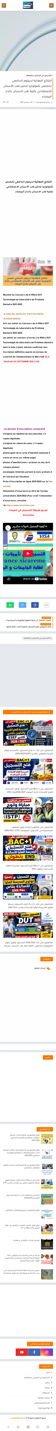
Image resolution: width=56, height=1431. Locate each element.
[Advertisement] (28, 41)
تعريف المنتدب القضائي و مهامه (26, 1241)
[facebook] (34, 1352)
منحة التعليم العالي (42, 1403)
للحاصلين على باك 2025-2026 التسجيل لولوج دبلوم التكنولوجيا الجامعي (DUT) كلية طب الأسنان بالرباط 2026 (28, 944)
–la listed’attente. (12, 319)
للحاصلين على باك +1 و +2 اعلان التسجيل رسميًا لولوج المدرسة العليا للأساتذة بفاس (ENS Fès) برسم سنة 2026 (30, 906)
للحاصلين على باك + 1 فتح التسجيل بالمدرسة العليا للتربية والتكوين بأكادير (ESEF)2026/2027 (28, 752)
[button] (35, 605)
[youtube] (22, 1352)
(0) (4, 102)
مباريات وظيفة (44, 1398)
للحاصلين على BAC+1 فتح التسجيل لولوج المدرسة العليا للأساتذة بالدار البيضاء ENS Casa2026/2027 (29, 791)
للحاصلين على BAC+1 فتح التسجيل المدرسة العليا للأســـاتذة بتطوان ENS (29, 867)
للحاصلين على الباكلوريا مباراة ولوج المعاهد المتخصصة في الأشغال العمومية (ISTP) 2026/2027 (28, 829)
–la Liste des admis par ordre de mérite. (23, 314)
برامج (47, 1383)
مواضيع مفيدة (44, 1408)
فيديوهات (46, 1393)
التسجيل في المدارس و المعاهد (39, 76)
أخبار (48, 1373)
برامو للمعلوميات (17, 1418)
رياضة (47, 1388)
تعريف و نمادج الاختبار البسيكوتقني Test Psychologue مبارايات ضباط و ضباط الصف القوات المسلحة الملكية (22, 1258)
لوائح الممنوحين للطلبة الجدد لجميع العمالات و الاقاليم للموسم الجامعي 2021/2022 (25, 1138)
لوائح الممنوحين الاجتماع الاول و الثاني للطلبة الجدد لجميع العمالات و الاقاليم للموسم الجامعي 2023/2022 (21, 1153)
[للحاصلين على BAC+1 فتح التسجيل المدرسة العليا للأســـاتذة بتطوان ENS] (28, 848)
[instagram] (47, 1352)
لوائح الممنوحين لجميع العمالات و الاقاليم (23, 1211)
